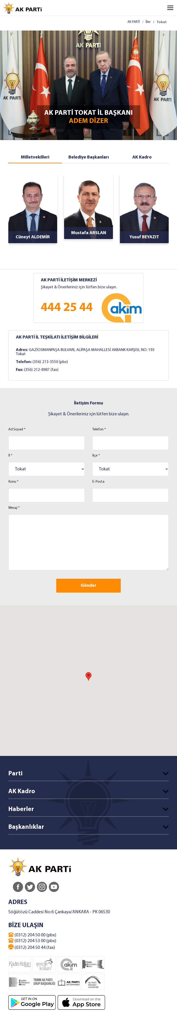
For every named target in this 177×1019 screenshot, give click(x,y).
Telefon (99, 429)
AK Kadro (142, 157)
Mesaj (14, 508)
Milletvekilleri (35, 157)
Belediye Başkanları (88, 157)
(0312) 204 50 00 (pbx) (35, 935)
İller (148, 22)
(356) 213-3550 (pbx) (50, 362)
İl (10, 455)
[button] (88, 676)
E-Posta (98, 482)
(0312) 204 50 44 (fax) (34, 947)
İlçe (96, 455)
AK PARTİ (133, 22)
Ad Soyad (17, 429)
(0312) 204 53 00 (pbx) (35, 941)
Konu (13, 482)
